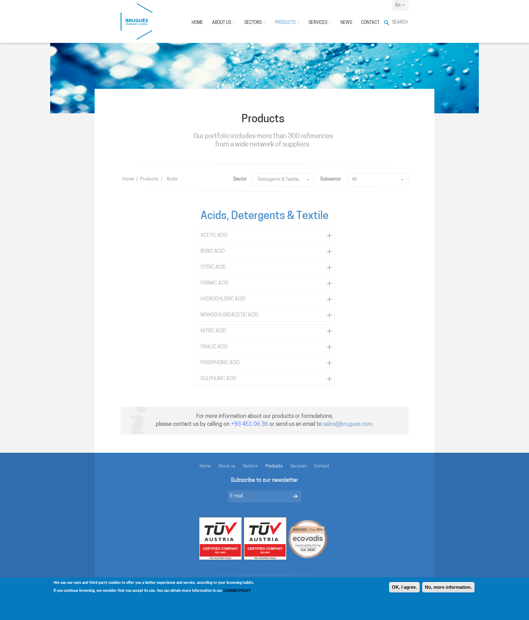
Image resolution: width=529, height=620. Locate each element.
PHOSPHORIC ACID (220, 363)
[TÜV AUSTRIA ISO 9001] (265, 538)
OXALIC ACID (214, 347)
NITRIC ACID (213, 331)
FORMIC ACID (214, 283)
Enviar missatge (295, 496)
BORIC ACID (213, 251)
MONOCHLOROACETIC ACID (229, 315)
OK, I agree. (404, 587)
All (354, 179)
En (398, 5)
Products (285, 23)
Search (400, 22)
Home (197, 23)
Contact (370, 23)
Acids (172, 179)
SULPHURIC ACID (218, 378)
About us (222, 23)
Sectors (253, 23)
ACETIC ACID (214, 235)
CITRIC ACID (213, 267)
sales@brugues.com (347, 424)
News (346, 23)
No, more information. (448, 587)
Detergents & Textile (278, 179)
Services (318, 23)
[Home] (137, 21)
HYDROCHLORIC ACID (223, 299)
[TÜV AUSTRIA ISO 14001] (220, 538)
